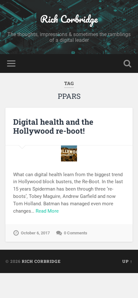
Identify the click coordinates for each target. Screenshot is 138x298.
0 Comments (75, 233)
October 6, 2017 (35, 233)
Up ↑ (127, 261)
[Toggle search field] (127, 63)
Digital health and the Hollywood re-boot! (53, 126)
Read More (47, 211)
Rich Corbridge (69, 19)
